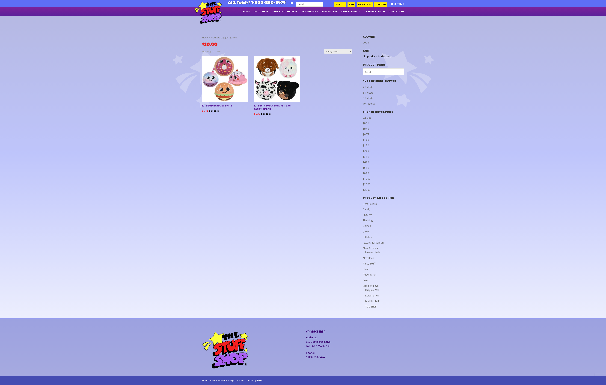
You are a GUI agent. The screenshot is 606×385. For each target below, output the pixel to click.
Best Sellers (329, 11)
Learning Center (375, 11)
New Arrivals (309, 11)
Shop (351, 4)
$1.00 (366, 140)
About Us (259, 11)
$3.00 (366, 156)
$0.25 (366, 123)
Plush (366, 269)
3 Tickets (368, 92)
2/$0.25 (367, 117)
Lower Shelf (372, 295)
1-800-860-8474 (268, 3)
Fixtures (367, 215)
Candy (366, 209)
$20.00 (366, 184)
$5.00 (366, 167)
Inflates (367, 237)
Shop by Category (283, 11)
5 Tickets (368, 98)
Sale (365, 280)
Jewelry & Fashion (373, 242)
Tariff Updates (255, 380)
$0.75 (366, 134)
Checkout (380, 4)
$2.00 (366, 151)
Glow (366, 231)
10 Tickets (369, 103)
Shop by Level (349, 11)
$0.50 (366, 129)
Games (367, 226)
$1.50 (366, 145)
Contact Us (396, 11)
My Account (364, 4)
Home (246, 11)
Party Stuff (369, 263)
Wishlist (340, 4)
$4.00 (366, 162)
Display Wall (372, 290)
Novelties (368, 258)
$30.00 (366, 190)
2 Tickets (368, 87)
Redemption (370, 274)
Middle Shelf (372, 301)
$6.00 (366, 173)
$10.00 (366, 178)
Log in (366, 42)
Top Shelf (371, 306)
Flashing (368, 220)
